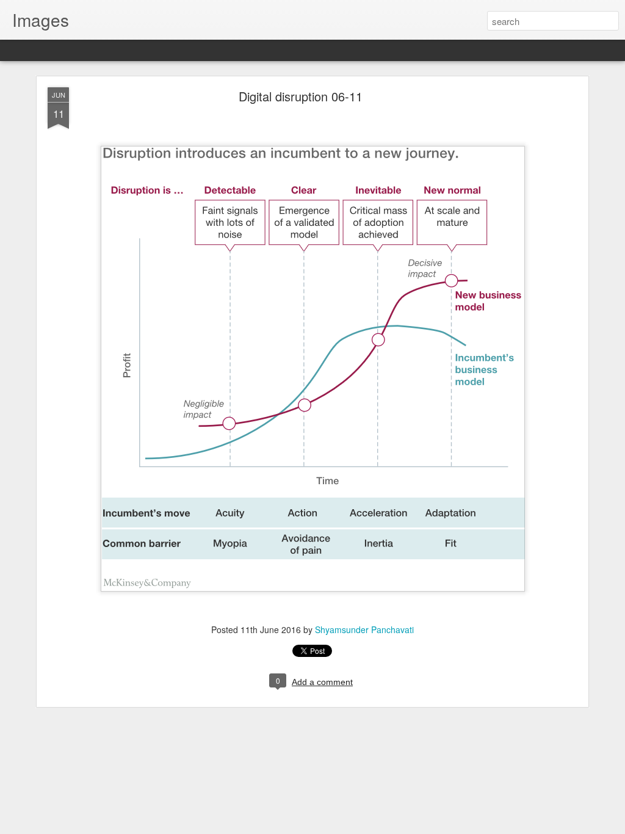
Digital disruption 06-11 (301, 96)
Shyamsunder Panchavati (364, 629)
